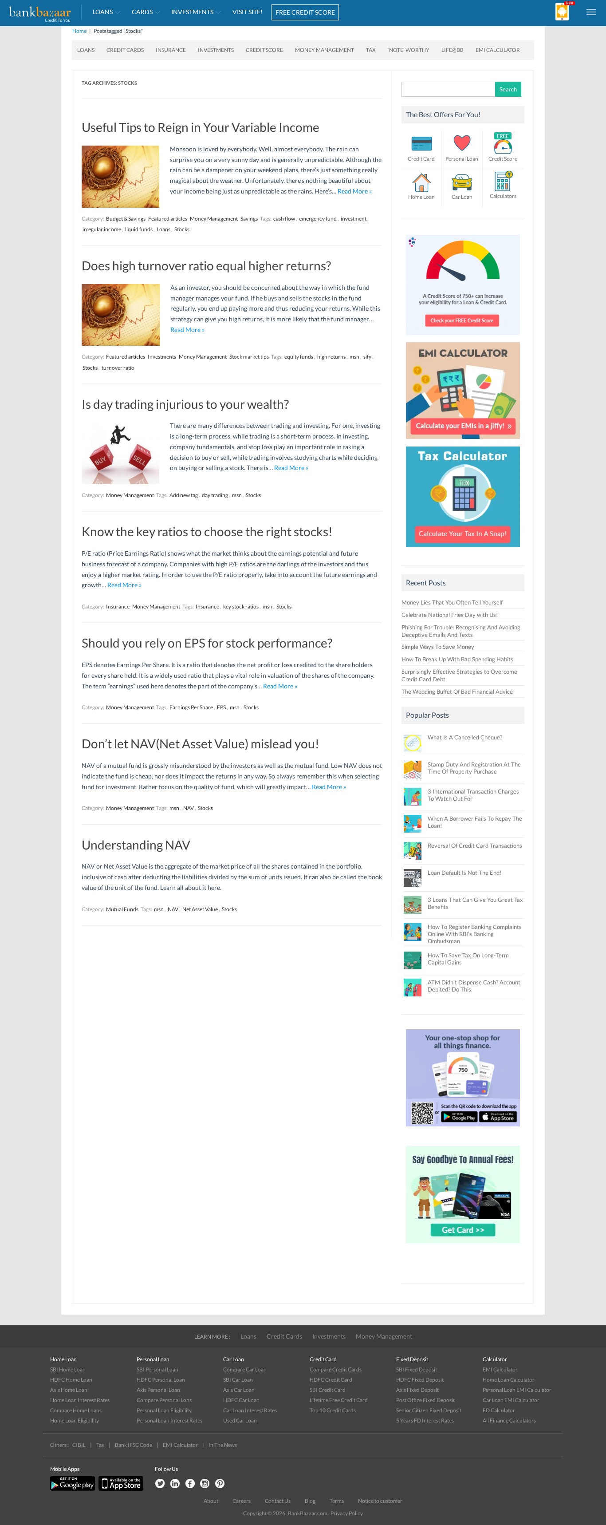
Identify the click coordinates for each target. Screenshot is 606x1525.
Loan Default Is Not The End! (464, 872)
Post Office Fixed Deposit (425, 1400)
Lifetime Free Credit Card (339, 1400)
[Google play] (73, 1488)
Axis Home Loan (68, 1390)
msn (354, 356)
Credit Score (264, 50)
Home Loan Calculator (509, 1379)
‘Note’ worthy (408, 50)
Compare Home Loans (76, 1410)
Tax (371, 50)
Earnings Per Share (191, 707)
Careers (241, 1500)
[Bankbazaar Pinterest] (220, 1483)
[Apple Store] (119, 1488)
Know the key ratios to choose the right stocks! (207, 531)
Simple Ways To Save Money (437, 646)
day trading (215, 495)
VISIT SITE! (247, 12)
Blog (310, 1500)
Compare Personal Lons (164, 1400)
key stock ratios (241, 606)
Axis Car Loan (239, 1390)
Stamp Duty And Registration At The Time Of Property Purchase (474, 768)
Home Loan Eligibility (74, 1420)
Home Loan (421, 197)
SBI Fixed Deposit (416, 1369)
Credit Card (421, 158)
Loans (103, 12)
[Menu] (591, 11)
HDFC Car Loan (241, 1400)
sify (367, 356)
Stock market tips (249, 356)
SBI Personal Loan (157, 1369)
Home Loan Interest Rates (80, 1400)
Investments (192, 12)
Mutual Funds (122, 909)
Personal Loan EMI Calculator (517, 1390)
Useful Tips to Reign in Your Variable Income (200, 126)
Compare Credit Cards (336, 1369)
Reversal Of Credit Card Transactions (475, 845)
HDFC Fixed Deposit (420, 1379)
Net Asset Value (200, 909)
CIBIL (79, 1445)
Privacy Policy (347, 1513)
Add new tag (183, 495)
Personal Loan (461, 158)
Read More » (355, 191)
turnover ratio (118, 367)
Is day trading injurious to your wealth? (185, 403)
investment (353, 218)
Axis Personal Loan (158, 1390)
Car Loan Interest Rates (250, 1410)
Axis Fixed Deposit (417, 1390)
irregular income (102, 229)
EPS (221, 707)
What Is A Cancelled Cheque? (465, 737)
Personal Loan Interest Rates (169, 1420)
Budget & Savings (126, 218)
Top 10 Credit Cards (333, 1410)
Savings (249, 218)
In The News (223, 1445)
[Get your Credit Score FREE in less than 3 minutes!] (463, 337)
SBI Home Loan (68, 1369)
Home (79, 31)
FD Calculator (499, 1410)
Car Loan (462, 197)
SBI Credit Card (328, 1390)
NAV (188, 808)
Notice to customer (380, 1500)
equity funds (298, 356)
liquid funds (139, 229)
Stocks (181, 229)
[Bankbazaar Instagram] (205, 1483)
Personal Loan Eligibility (164, 1410)
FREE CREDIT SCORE (305, 12)
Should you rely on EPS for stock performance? (207, 642)
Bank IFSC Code (133, 1445)
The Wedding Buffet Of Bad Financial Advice (457, 691)
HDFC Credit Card (331, 1379)
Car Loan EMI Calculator (511, 1400)
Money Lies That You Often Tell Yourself (452, 602)
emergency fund (318, 218)
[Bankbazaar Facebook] (190, 1483)
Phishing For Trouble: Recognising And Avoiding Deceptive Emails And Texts (460, 631)
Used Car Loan (240, 1420)
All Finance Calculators (509, 1420)
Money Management (324, 50)
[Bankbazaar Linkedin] (175, 1483)
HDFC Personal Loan (161, 1379)
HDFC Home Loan (71, 1379)
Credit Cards (125, 50)
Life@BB (452, 50)
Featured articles (167, 218)
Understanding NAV (136, 844)
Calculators (503, 196)
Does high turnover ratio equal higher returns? (206, 265)
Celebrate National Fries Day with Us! (449, 614)
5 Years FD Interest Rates (425, 1420)
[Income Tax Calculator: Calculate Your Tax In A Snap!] (463, 549)
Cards (142, 12)
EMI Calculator (498, 50)
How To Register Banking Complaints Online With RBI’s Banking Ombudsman (475, 933)
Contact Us (278, 1500)
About (211, 1500)
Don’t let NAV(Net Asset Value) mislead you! (200, 743)
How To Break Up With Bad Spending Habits (457, 659)
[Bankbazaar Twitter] (160, 1483)
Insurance (171, 50)
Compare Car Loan (245, 1369)
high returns (331, 356)
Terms (337, 1500)
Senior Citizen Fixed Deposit (428, 1410)
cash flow (284, 218)
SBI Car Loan (238, 1379)
